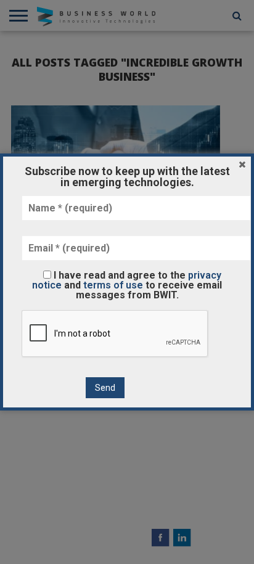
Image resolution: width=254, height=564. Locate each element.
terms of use (113, 285)
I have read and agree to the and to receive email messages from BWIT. (127, 284)
